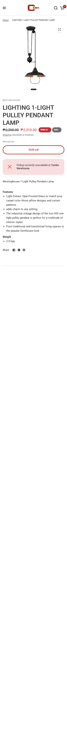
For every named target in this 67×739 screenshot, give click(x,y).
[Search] (56, 8)
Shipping (7, 135)
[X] (19, 250)
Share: (6, 250)
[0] (61, 8)
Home (6, 20)
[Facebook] (14, 250)
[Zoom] (59, 29)
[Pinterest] (24, 250)
